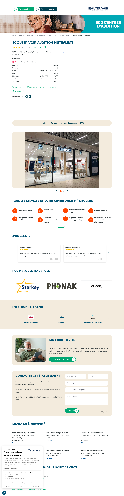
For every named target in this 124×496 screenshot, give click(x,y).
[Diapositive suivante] (68, 191)
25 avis (27, 47)
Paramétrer (22, 486)
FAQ (82, 123)
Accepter (36, 486)
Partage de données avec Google (14, 478)
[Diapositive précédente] (56, 191)
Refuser (8, 486)
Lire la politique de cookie (10, 468)
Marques (54, 123)
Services (43, 123)
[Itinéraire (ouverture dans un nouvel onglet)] (81, 51)
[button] (4, 492)
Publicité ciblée (9, 476)
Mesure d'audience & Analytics (13, 475)
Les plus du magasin (69, 123)
